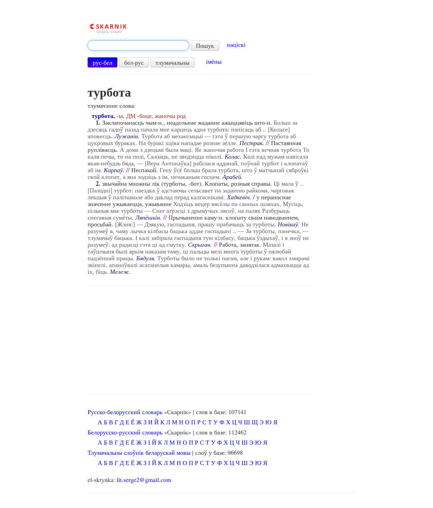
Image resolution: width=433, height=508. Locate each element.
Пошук (205, 45)
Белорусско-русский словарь (125, 432)
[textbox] (138, 45)
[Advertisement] (199, 339)
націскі (236, 44)
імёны (214, 61)
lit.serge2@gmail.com (144, 479)
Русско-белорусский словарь (125, 412)
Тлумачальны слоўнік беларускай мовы (139, 452)
